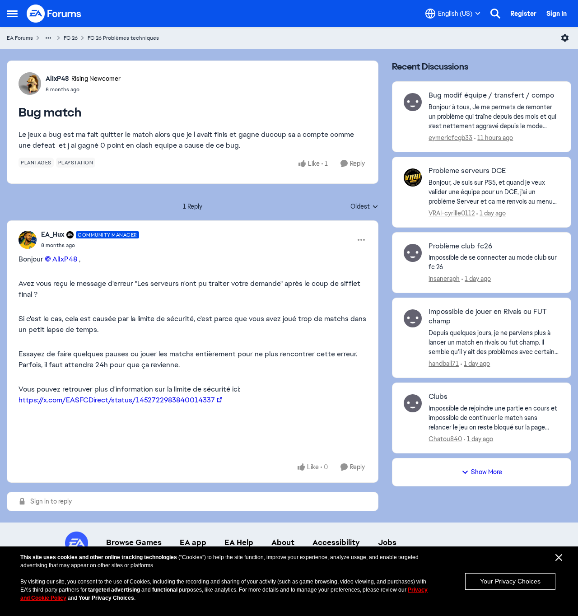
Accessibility (336, 542)
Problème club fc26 (460, 246)
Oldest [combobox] (364, 206)
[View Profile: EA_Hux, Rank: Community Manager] (28, 240)
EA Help (238, 542)
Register (523, 13)
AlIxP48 (57, 79)
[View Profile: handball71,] (413, 318)
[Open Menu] (565, 38)
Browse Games (134, 542)
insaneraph (444, 279)
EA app (193, 542)
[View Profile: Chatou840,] (413, 403)
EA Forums (20, 38)
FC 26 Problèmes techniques (123, 38)
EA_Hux (52, 234)
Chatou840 (445, 439)
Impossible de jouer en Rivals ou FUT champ (488, 316)
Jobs (387, 542)
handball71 (444, 363)
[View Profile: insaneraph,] (413, 253)
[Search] (495, 13)
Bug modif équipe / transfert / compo (491, 95)
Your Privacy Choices (510, 581)
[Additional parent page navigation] (48, 38)
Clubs (438, 396)
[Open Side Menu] (12, 13)
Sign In (556, 13)
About (282, 542)
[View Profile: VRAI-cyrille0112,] (413, 177)
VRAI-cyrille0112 (452, 213)
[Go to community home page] (54, 14)
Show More (486, 472)
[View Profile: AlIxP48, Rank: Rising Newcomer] (30, 83)
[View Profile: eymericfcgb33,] (413, 102)
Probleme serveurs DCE (467, 170)
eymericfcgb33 (450, 138)
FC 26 (71, 38)
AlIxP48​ (64, 259)
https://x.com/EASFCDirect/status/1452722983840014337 (117, 400)
